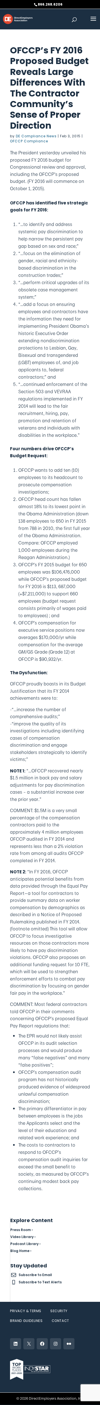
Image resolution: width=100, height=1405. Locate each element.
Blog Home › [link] (20, 1250)
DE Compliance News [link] (36, 136)
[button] (93, 22)
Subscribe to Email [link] (35, 1274)
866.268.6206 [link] (50, 4)
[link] (17, 19)
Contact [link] (60, 1320)
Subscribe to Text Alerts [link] (40, 1282)
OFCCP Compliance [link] (29, 141)
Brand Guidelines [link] (26, 1320)
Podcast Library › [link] (25, 1243)
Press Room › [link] (21, 1229)
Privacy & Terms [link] (25, 1311)
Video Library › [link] (23, 1236)
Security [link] (59, 1311)
